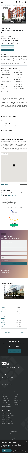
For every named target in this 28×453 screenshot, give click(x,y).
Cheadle (3, 307)
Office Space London (6, 413)
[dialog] (14, 446)
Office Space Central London (8, 415)
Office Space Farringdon (7, 419)
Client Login (16, 404)
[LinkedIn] (17, 434)
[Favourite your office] (16, 2)
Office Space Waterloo (7, 421)
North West (9, 5)
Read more (9, 446)
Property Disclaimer (23, 184)
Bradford (3, 322)
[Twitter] (10, 434)
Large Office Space (6, 404)
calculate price (8, 46)
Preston (2, 320)
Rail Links (5, 153)
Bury (2, 311)
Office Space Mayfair (6, 417)
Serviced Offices (5, 400)
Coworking (4, 402)
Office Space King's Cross (7, 423)
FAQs (3, 394)
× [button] (26, 441)
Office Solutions (17, 400)
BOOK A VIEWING (7, 50)
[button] (14, 448)
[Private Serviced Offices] (20, 38)
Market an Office (17, 402)
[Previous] (4, 15)
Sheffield (3, 326)
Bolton (2, 313)
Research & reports (6, 406)
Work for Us (16, 398)
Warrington (3, 316)
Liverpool (3, 324)
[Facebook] (14, 434)
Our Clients (4, 396)
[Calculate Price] (16, 47)
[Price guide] (19, 43)
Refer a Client (17, 394)
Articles (15, 396)
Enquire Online (14, 351)
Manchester (15, 5)
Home (2, 5)
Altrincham (3, 309)
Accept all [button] (6, 450)
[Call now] (22, 2)
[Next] (24, 15)
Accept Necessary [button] (19, 450)
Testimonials (5, 398)
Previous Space (6, 332)
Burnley (2, 318)
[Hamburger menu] (25, 2)
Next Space (22, 332)
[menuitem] (8, 394)
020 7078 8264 (13, 195)
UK (5, 5)
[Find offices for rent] (19, 2)
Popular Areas (6, 410)
